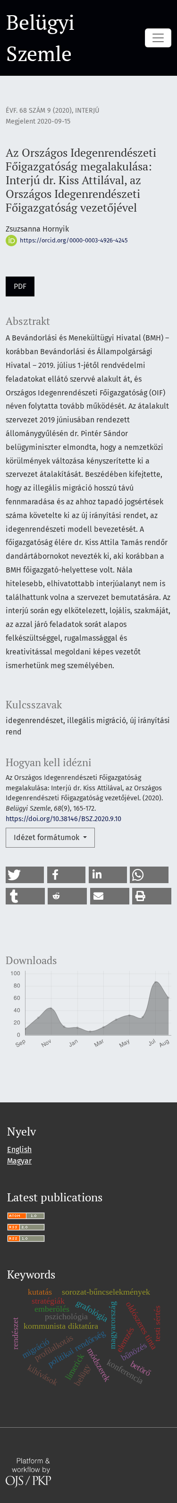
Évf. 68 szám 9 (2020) (39, 111)
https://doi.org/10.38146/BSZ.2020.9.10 (63, 819)
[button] (25, 875)
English (19, 1149)
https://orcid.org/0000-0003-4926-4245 (72, 240)
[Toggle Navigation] (158, 37)
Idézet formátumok (47, 837)
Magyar (19, 1160)
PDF (20, 286)
